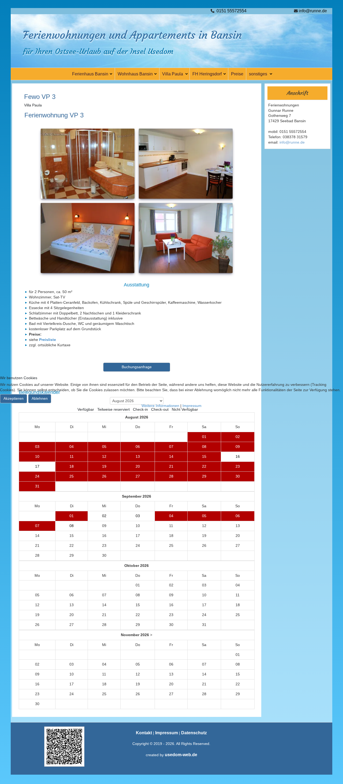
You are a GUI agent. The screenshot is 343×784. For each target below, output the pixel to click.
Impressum (192, 405)
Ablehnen (40, 398)
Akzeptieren (13, 398)
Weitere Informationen (160, 405)
